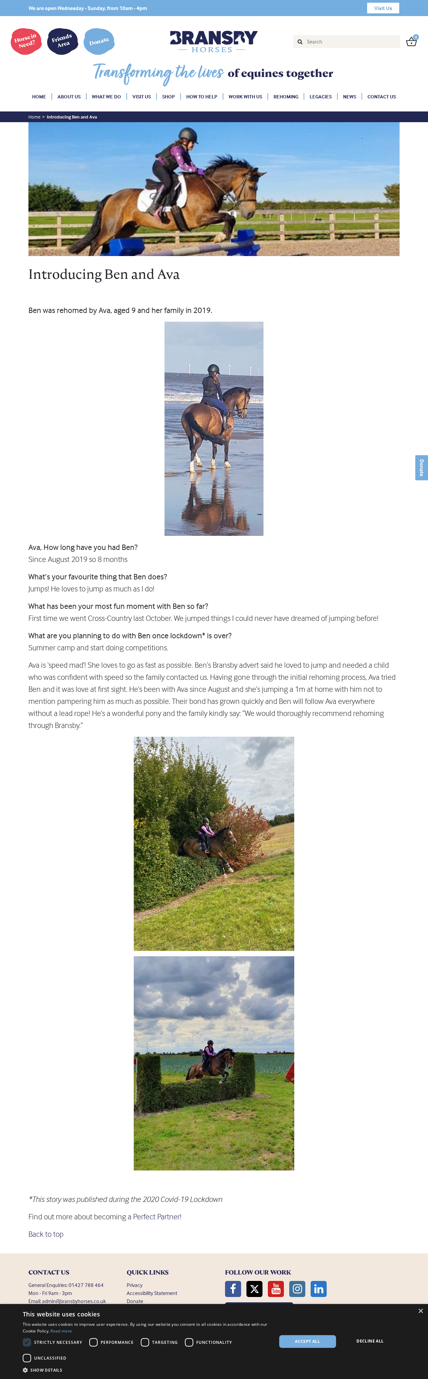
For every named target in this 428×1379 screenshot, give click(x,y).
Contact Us (381, 96)
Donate (422, 467)
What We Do (106, 96)
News (349, 96)
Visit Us (141, 96)
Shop (168, 96)
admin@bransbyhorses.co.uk (74, 1301)
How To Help (201, 96)
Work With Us (245, 96)
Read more (61, 1331)
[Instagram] (297, 1289)
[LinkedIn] (319, 1289)
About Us (69, 96)
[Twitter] (254, 1289)
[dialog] (214, 1341)
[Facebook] (233, 1289)
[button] (146, 1370)
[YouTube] (276, 1289)
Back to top (46, 1234)
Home (39, 96)
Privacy (134, 1285)
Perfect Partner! (157, 1216)
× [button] (420, 1311)
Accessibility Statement (152, 1293)
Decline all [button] (370, 1341)
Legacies (321, 96)
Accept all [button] (307, 1341)
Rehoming (286, 96)
